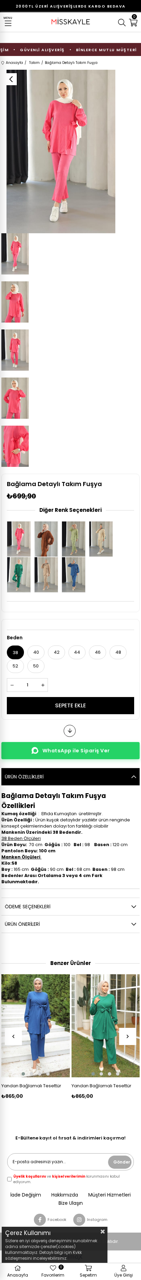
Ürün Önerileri (22, 924)
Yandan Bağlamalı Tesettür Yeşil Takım (101, 1085)
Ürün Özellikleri (24, 776)
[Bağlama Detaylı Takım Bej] (102, 539)
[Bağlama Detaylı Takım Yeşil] (20, 575)
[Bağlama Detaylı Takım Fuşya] (20, 539)
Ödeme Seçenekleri (27, 906)
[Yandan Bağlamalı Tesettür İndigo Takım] (35, 1025)
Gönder (121, 1162)
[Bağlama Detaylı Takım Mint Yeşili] (75, 539)
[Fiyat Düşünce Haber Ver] (70, 731)
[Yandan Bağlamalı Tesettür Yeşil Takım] (106, 1025)
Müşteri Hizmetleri (109, 1195)
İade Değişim (25, 1195)
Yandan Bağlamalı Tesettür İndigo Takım (31, 1085)
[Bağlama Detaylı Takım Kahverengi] (48, 539)
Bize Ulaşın (71, 1203)
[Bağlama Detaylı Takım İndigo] (75, 575)
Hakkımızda (64, 1195)
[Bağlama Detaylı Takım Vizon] (48, 575)
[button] (23, 1073)
